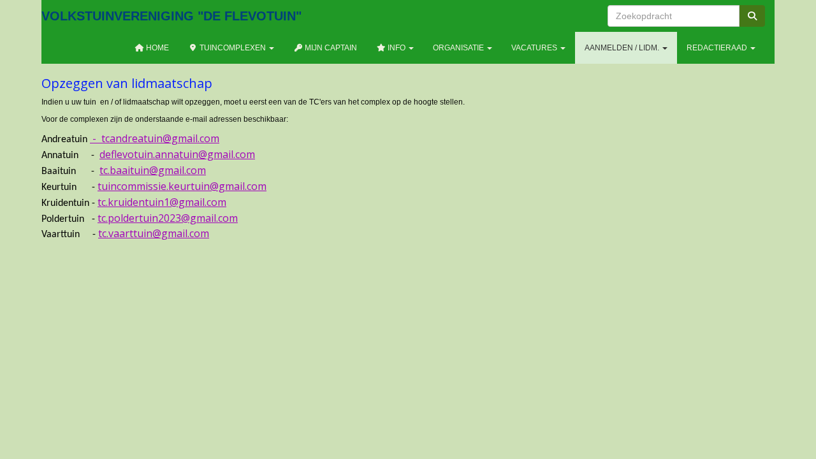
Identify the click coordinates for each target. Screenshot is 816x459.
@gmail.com (177, 154)
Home (156, 47)
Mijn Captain (330, 47)
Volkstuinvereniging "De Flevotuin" (171, 16)
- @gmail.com (154, 138)
